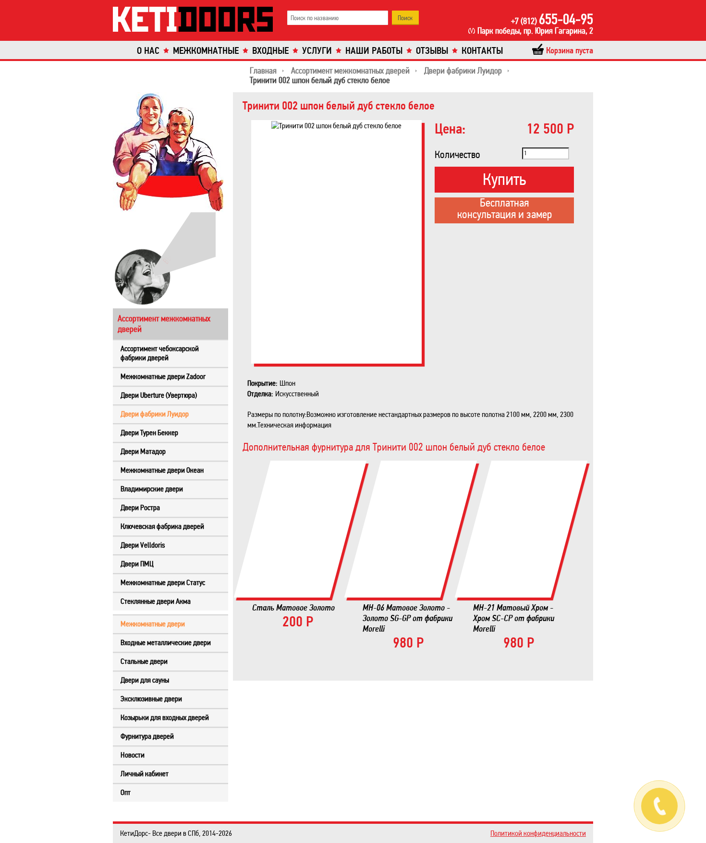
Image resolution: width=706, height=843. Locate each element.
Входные (270, 51)
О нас (148, 51)
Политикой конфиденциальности (538, 833)
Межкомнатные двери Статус (163, 582)
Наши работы (373, 51)
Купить (504, 179)
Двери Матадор (143, 451)
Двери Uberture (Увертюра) (159, 395)
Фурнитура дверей (147, 736)
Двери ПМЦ (137, 563)
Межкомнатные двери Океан (162, 470)
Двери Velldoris (143, 545)
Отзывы (432, 51)
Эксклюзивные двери (151, 698)
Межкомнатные (206, 51)
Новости (133, 754)
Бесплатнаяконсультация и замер (504, 209)
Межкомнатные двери (153, 623)
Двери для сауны (145, 679)
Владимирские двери (152, 488)
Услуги (317, 51)
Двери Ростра (140, 507)
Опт (126, 792)
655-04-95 (552, 19)
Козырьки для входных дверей (165, 717)
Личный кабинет (145, 773)
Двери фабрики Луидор (155, 413)
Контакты (482, 51)
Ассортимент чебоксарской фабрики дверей (160, 353)
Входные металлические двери (166, 642)
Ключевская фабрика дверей (162, 526)
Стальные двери (144, 661)
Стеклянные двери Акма (156, 601)
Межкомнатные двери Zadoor (163, 376)
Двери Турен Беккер (149, 432)
